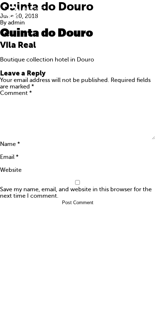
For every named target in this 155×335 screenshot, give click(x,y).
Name (10, 144)
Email (9, 157)
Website (11, 170)
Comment (16, 93)
